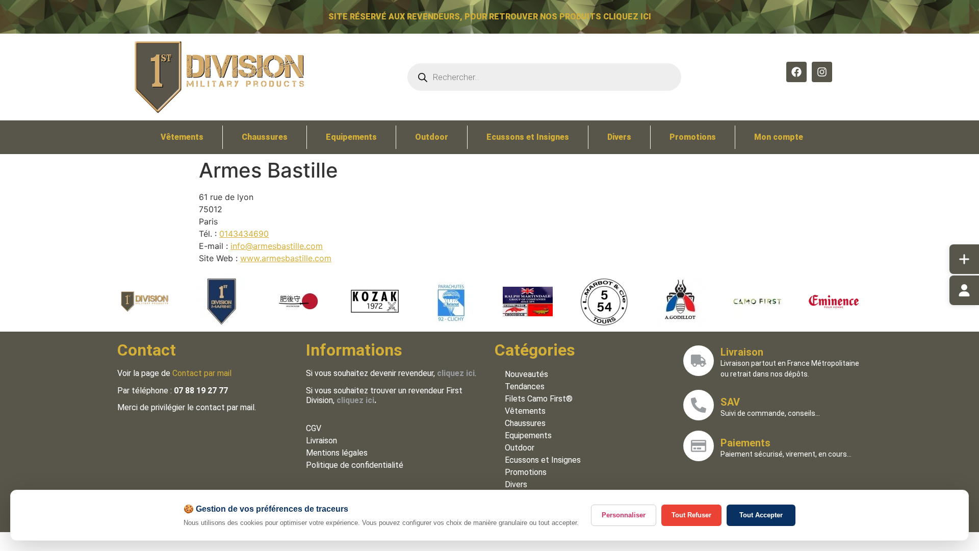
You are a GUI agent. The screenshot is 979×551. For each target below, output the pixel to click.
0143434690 (244, 234)
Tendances (525, 386)
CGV (313, 428)
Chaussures (265, 137)
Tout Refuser (691, 515)
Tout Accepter (761, 515)
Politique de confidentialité (354, 465)
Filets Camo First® (539, 399)
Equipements (351, 137)
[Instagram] (822, 72)
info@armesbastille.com (276, 246)
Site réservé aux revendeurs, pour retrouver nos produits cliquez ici (489, 16)
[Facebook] (796, 72)
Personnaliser (624, 515)
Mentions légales (337, 453)
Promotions (692, 137)
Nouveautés (526, 374)
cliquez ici (355, 400)
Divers (619, 137)
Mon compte (778, 137)
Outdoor (431, 137)
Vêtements (182, 137)
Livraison (321, 440)
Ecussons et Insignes (527, 137)
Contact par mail (201, 373)
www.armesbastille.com (285, 258)
